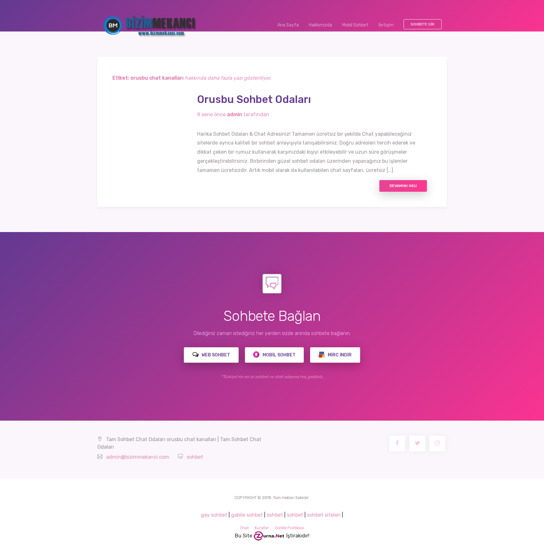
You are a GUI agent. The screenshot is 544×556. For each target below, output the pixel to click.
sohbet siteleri (324, 515)
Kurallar (262, 527)
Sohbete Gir (422, 24)
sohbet (195, 457)
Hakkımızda (320, 25)
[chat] (269, 536)
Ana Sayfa (290, 25)
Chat (244, 527)
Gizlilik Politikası (289, 527)
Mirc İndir (339, 355)
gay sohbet (214, 515)
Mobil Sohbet (355, 25)
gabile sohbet (247, 515)
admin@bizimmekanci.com (137, 457)
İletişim (386, 25)
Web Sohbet (215, 355)
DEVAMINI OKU (403, 186)
